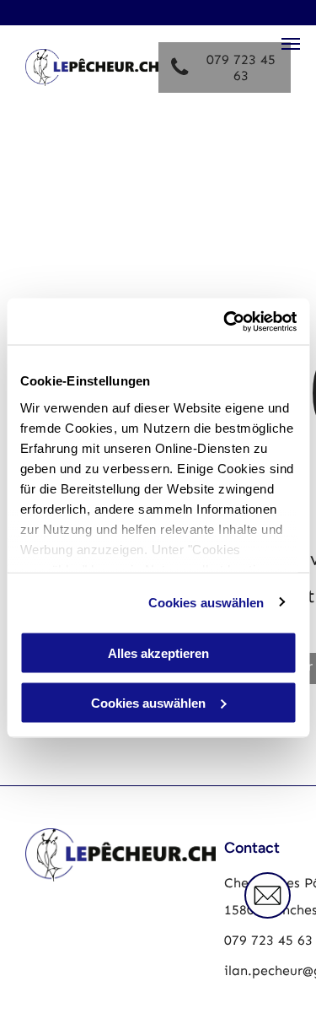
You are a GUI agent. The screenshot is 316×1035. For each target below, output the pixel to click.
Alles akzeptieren (158, 653)
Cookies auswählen (206, 602)
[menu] (291, 44)
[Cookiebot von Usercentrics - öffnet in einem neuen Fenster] (225, 321)
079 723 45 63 (268, 940)
